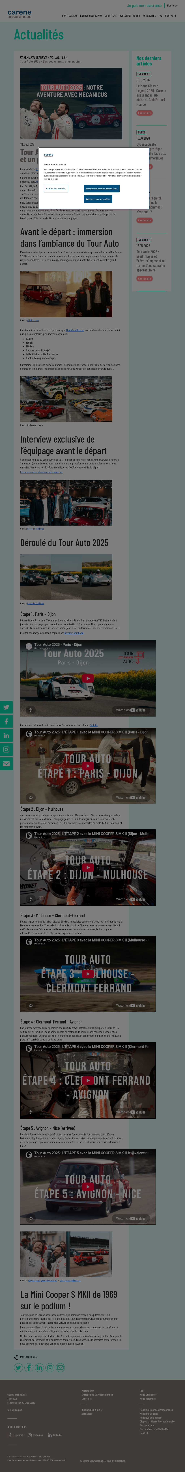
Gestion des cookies (55, 188)
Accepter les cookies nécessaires (102, 188)
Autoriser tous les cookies (98, 199)
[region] (93, 178)
